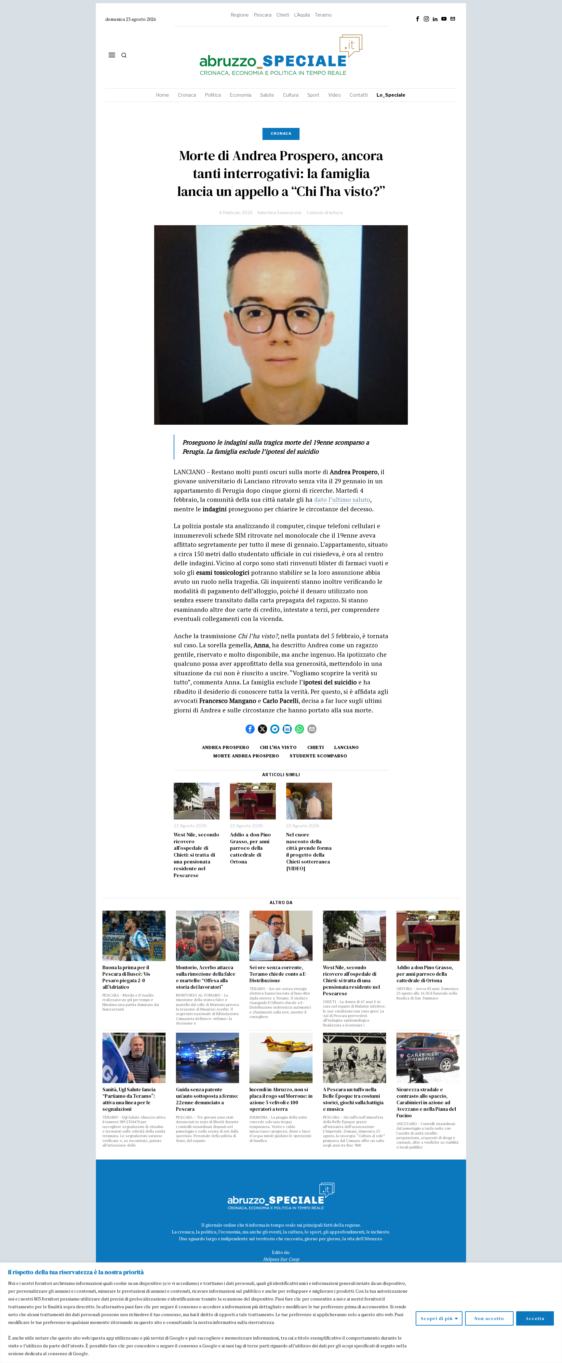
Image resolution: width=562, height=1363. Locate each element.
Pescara (263, 15)
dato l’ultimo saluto (342, 499)
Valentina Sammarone (279, 212)
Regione (240, 15)
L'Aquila (302, 15)
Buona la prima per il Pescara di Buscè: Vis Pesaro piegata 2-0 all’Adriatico (126, 977)
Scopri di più (437, 1318)
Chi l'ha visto (278, 747)
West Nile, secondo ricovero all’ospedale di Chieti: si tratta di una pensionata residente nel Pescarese (196, 855)
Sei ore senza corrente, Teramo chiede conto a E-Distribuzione (278, 974)
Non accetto (489, 1318)
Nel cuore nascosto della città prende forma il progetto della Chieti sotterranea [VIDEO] (309, 851)
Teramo (323, 15)
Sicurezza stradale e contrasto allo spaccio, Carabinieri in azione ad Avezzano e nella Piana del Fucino (426, 1102)
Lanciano (346, 747)
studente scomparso (318, 755)
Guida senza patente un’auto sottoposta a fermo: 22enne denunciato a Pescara (207, 1099)
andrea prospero (225, 747)
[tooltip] (417, 19)
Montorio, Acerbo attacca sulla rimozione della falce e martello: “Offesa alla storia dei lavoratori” (205, 977)
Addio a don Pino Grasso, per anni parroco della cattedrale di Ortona (250, 848)
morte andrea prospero (246, 755)
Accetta (535, 1318)
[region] (281, 1312)
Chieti (282, 15)
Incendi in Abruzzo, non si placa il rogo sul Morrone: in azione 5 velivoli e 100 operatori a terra (281, 1099)
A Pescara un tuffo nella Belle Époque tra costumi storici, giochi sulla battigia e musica (353, 1099)
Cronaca (281, 133)
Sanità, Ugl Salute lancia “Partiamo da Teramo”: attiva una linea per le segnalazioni (128, 1099)
